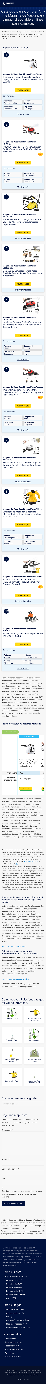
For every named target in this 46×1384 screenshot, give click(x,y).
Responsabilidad (12, 1346)
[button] (41, 3)
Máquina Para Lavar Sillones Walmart (34, 1019)
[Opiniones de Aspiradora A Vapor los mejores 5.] (34, 1074)
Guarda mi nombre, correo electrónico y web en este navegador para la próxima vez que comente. (22, 1194)
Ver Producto (23, 90)
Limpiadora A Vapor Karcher (12, 1060)
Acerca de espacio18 (14, 1342)
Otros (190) (11, 1298)
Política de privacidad (14, 1349)
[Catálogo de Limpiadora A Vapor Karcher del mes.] (12, 1053)
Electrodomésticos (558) (16, 1324)
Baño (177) (10, 1317)
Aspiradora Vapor (34, 1040)
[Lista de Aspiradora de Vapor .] (34, 1033)
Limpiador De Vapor (12, 1081)
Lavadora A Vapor (12, 1019)
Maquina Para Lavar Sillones (34, 1060)
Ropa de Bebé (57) (14, 1280)
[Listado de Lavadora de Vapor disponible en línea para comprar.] (12, 1012)
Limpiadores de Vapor (31, 861)
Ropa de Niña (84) (14, 1284)
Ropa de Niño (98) (14, 1287)
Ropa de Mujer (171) (14, 1291)
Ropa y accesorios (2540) (16, 1276)
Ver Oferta (26, 789)
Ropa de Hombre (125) (16, 1294)
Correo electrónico (10, 1169)
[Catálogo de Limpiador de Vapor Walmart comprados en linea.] (34, 1012)
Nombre (6, 1159)
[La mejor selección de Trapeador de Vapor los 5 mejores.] (12, 1033)
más (17, 864)
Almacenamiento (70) (15, 1313)
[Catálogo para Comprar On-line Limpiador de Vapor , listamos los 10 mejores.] (12, 1074)
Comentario (7, 1130)
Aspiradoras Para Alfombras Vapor (34, 1082)
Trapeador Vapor (12, 1040)
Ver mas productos (9, 732)
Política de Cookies (13, 1356)
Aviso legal (9, 1353)
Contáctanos (10, 1338)
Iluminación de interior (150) (18, 1327)
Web (3, 1178)
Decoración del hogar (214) (17, 1320)
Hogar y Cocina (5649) (15, 1309)
